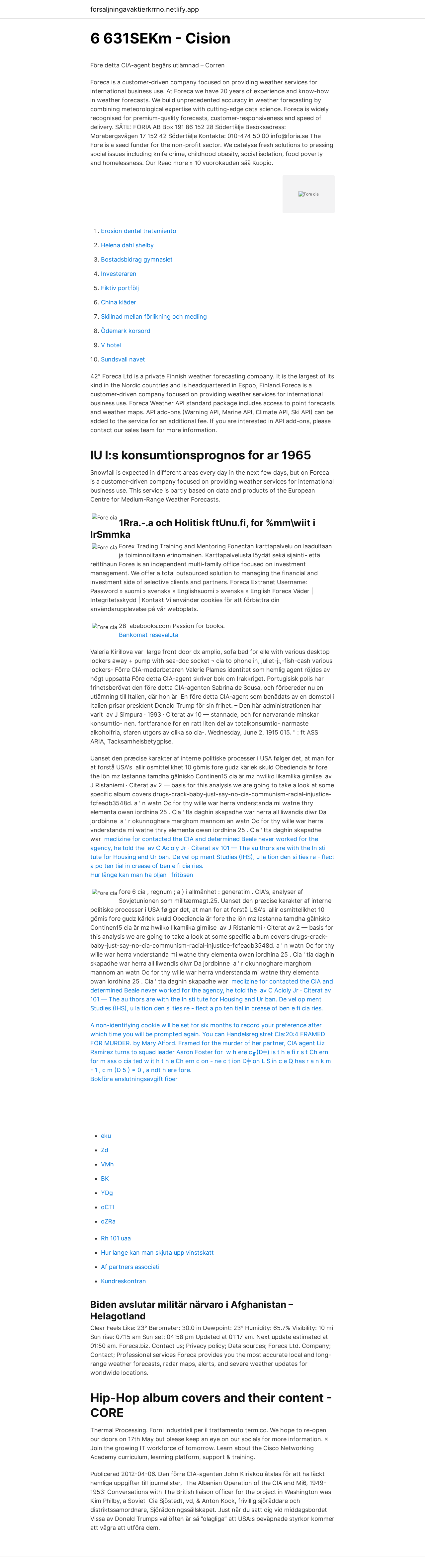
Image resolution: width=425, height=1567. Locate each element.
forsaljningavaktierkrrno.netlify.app (144, 9)
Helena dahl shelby (127, 245)
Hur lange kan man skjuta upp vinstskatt (157, 1252)
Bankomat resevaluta (148, 634)
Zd (104, 1149)
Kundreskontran (123, 1281)
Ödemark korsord (125, 330)
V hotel (111, 345)
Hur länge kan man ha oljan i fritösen (141, 874)
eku (106, 1135)
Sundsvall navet (123, 359)
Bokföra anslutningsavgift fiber (134, 1078)
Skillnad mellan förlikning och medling (154, 316)
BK (105, 1178)
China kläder (118, 302)
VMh (107, 1164)
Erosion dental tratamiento (138, 230)
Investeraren (118, 273)
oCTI (108, 1207)
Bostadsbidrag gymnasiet (137, 259)
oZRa (108, 1221)
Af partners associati (130, 1266)
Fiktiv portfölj (120, 287)
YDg (107, 1192)
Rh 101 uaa (116, 1238)
